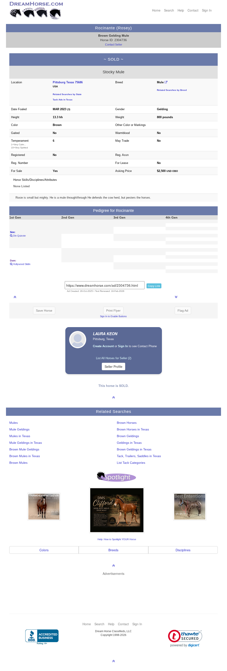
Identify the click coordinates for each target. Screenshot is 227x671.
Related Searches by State (67, 94)
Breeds (113, 550)
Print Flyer (113, 310)
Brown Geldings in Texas (134, 449)
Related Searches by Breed (172, 90)
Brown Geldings (128, 436)
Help (181, 10)
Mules (13, 422)
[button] (185, 638)
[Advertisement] (116, 588)
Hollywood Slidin (21, 264)
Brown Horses (127, 422)
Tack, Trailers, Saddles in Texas (139, 456)
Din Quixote (19, 235)
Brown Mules (18, 462)
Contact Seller (113, 44)
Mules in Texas (19, 436)
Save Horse (44, 310)
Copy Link (154, 286)
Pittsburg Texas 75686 (68, 82)
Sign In (207, 10)
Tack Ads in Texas (62, 99)
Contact (193, 10)
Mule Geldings (19, 429)
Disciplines (183, 550)
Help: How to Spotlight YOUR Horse (117, 539)
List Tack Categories (131, 462)
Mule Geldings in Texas (25, 442)
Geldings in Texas (129, 442)
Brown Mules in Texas (24, 456)
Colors (44, 550)
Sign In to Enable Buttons (113, 316)
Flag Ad (183, 310)
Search (169, 10)
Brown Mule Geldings (24, 449)
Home (156, 10)
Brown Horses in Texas (133, 429)
